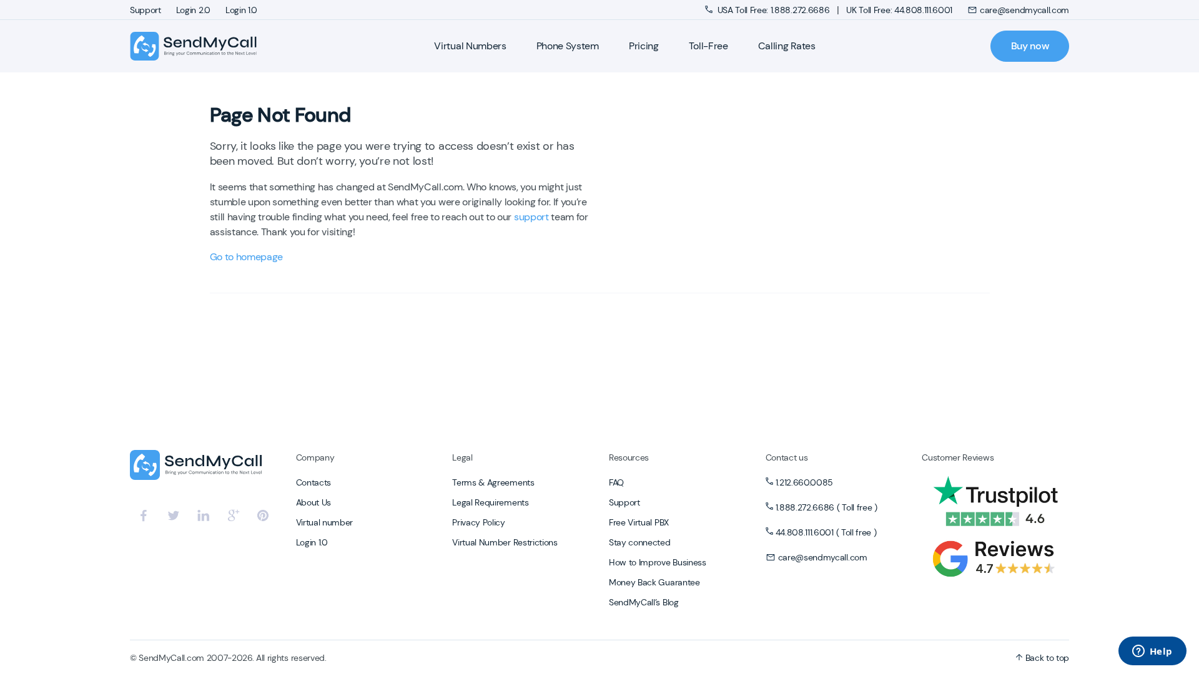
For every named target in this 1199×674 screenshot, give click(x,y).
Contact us (787, 457)
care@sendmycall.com (1024, 10)
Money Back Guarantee (654, 582)
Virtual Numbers (470, 45)
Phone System (567, 45)
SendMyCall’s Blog (644, 602)
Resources (629, 457)
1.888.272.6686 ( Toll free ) (826, 507)
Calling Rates (787, 45)
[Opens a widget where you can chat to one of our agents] (1152, 652)
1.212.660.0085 (805, 482)
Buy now (1030, 45)
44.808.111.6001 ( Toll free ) (826, 532)
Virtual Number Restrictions (504, 542)
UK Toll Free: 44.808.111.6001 (899, 10)
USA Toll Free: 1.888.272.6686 (773, 10)
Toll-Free (708, 45)
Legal (462, 457)
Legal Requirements (490, 502)
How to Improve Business (657, 562)
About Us (313, 502)
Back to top (1046, 657)
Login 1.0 (241, 10)
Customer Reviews (958, 457)
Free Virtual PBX (639, 522)
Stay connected (640, 542)
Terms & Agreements (493, 482)
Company (315, 457)
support (531, 216)
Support (145, 10)
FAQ (616, 482)
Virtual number (324, 522)
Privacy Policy (478, 522)
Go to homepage (247, 256)
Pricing (644, 45)
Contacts (313, 482)
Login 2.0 (193, 10)
